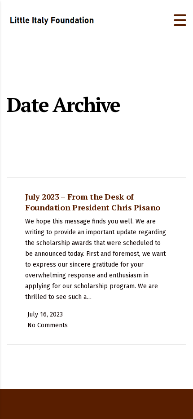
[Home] (51, 19)
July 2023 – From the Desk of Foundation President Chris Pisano (92, 202)
